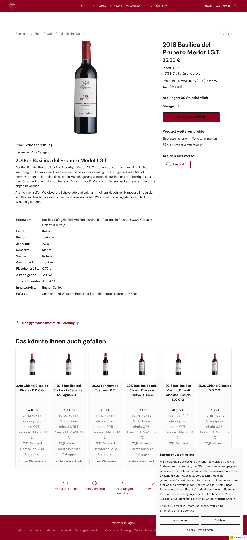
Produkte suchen (66, 489)
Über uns (162, 6)
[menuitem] (223, 34)
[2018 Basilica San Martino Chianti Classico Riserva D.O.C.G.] (178, 364)
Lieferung (98, 6)
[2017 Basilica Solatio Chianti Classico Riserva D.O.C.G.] (141, 364)
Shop (82, 6)
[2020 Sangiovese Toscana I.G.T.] (105, 364)
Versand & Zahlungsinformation (80, 530)
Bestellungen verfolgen (123, 491)
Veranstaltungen (139, 6)
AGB (21, 530)
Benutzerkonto (95, 489)
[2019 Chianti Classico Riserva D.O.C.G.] (32, 364)
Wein (50, 34)
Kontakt (116, 6)
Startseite (22, 34)
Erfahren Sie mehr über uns (177, 510)
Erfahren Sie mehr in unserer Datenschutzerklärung (191, 506)
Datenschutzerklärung (42, 530)
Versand (176, 87)
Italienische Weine (71, 34)
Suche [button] (208, 6)
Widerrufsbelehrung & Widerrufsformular (131, 530)
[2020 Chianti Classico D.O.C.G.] (214, 364)
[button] (13, 6)
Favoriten (152, 489)
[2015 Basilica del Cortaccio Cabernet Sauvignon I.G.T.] (68, 364)
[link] (200, 528)
